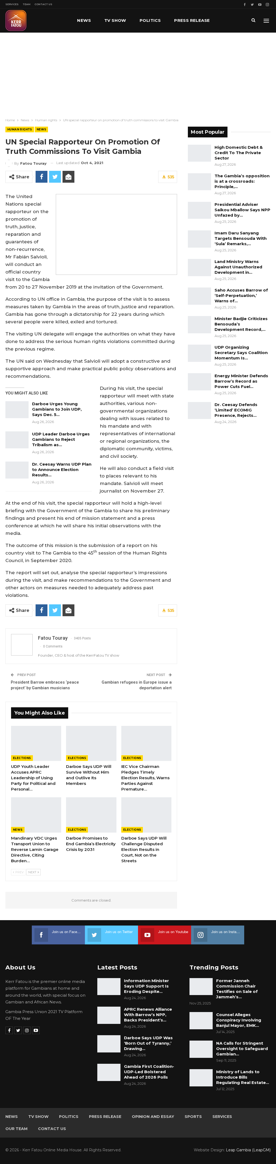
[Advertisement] (138, 73)
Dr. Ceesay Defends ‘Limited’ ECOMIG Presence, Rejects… (236, 410)
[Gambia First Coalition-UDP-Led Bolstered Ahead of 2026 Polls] (108, 1072)
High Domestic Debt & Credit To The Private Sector (239, 153)
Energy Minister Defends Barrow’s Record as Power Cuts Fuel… (241, 381)
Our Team (16, 1128)
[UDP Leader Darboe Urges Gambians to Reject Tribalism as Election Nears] (17, 440)
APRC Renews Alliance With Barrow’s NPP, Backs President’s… (148, 1015)
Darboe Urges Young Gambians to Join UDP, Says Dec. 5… (57, 409)
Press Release (192, 20)
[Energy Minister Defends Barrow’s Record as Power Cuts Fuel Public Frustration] (199, 381)
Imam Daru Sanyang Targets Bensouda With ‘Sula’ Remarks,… (241, 238)
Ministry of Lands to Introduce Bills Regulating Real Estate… (242, 1077)
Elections (22, 758)
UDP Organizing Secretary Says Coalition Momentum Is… (241, 353)
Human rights (19, 129)
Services (12, 4)
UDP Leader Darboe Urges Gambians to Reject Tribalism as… (61, 439)
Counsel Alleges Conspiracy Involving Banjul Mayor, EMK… (238, 1020)
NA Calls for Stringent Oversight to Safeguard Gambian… (242, 1048)
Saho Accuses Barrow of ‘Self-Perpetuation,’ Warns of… (241, 295)
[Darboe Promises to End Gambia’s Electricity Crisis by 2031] (91, 814)
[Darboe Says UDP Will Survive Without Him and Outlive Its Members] (91, 743)
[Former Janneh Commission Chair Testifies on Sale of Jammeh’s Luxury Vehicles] (201, 986)
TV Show (115, 20)
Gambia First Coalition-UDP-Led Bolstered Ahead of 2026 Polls (149, 1072)
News (84, 20)
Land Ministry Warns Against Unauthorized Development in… (238, 267)
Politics (150, 20)
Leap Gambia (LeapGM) (248, 1150)
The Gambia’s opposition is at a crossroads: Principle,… (242, 181)
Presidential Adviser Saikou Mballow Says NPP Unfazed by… (242, 210)
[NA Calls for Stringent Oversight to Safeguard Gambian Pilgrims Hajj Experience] (201, 1049)
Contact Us (43, 4)
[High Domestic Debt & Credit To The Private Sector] (199, 153)
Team (26, 4)
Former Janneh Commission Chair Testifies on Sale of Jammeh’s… (237, 988)
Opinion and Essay (153, 1116)
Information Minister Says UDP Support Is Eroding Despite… (146, 986)
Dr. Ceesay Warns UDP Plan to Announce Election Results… (61, 469)
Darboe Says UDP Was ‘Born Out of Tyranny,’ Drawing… (148, 1043)
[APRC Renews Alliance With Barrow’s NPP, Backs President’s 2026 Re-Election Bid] (108, 1015)
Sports (193, 1116)
